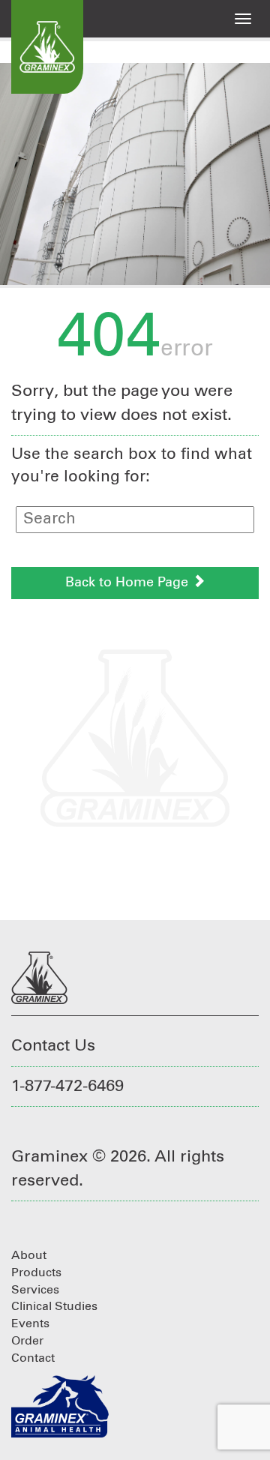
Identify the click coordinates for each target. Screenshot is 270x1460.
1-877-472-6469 (67, 1086)
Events (30, 1324)
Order (27, 1341)
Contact (33, 1358)
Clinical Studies (54, 1306)
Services (35, 1290)
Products (36, 1273)
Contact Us (53, 1046)
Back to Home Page (128, 582)
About (28, 1255)
